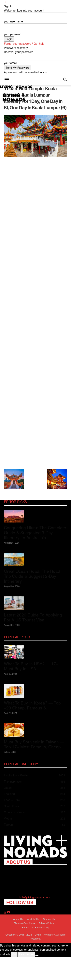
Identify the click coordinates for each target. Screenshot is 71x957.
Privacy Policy (46, 923)
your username (13, 21)
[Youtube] (8, 912)
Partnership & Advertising (35, 927)
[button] (6, 79)
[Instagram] (5, 912)
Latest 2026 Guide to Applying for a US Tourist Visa (33, 617)
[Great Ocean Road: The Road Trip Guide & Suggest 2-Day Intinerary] (35, 559)
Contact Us (49, 919)
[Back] (5, 2)
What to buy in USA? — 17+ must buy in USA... (31, 666)
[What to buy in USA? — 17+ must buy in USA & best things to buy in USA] (35, 652)
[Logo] (16, 87)
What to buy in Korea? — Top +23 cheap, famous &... (32, 705)
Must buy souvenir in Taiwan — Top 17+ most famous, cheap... (34, 744)
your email (10, 63)
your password (13, 34)
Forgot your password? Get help (24, 43)
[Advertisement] (35, 313)
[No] (36, 955)
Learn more (26, 954)
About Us (18, 919)
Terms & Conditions (24, 923)
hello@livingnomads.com (34, 897)
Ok (14, 954)
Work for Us (33, 919)
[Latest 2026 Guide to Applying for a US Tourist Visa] (35, 603)
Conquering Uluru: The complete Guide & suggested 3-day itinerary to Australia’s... (35, 532)
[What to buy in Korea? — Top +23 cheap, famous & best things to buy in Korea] (35, 691)
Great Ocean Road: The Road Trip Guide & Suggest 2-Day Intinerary (32, 576)
